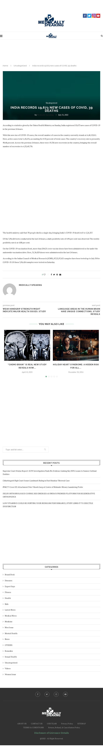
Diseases (8, 580)
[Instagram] (56, 694)
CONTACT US (37, 723)
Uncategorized (20, 66)
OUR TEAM (52, 723)
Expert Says (10, 586)
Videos (8, 668)
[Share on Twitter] (54, 274)
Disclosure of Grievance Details (51, 732)
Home (5, 66)
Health (8, 598)
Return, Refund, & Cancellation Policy (64, 727)
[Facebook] (37, 694)
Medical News (11, 615)
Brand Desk (10, 574)
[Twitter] (47, 694)
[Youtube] (65, 694)
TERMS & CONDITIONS (33, 727)
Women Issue (10, 674)
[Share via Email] (60, 274)
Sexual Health (11, 656)
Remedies (9, 651)
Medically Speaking (45, 114)
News (7, 639)
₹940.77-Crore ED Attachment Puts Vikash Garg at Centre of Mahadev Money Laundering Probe (43, 487)
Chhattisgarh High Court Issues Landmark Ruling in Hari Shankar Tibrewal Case (36, 480)
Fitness (8, 592)
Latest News (10, 610)
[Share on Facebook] (51, 274)
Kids (6, 604)
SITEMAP (81, 723)
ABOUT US (22, 723)
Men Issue (9, 627)
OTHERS (8, 645)
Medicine (8, 621)
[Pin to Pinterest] (57, 274)
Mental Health (11, 633)
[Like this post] (46, 274)
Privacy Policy (67, 723)
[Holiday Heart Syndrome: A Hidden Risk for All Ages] (76, 345)
